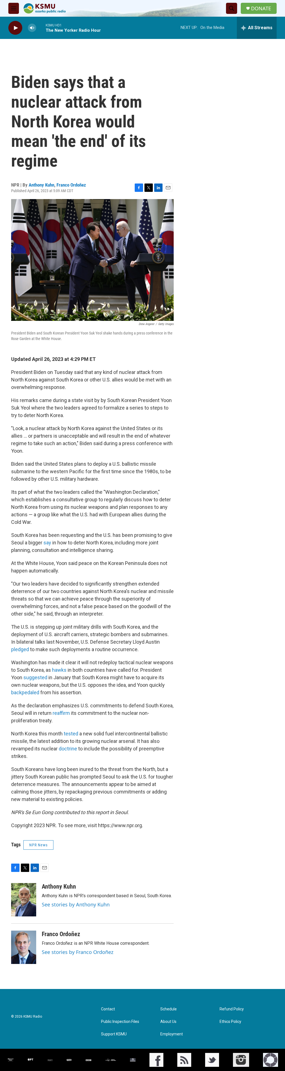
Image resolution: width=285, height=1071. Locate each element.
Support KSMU (114, 1034)
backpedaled (25, 692)
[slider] (41, 28)
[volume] (32, 28)
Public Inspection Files (120, 1022)
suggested (34, 677)
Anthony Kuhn (41, 185)
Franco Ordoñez (71, 185)
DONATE (261, 8)
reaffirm (61, 713)
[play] (15, 28)
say (46, 543)
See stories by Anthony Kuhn (76, 904)
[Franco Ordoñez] (23, 947)
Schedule (168, 1009)
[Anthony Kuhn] (23, 899)
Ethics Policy (230, 1022)
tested (70, 734)
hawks (59, 670)
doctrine (68, 749)
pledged (20, 649)
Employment (171, 1034)
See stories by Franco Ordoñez (77, 952)
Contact (108, 1009)
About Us (168, 1022)
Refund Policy (232, 1009)
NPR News (38, 845)
